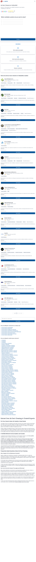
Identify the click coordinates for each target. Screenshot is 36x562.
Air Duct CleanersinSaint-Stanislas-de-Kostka (8, 333)
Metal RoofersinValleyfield (5, 392)
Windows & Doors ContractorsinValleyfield (8, 414)
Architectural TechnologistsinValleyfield (8, 345)
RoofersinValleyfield (4, 401)
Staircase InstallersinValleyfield (6, 409)
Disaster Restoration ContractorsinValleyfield (8, 360)
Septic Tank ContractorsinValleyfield (7, 405)
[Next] (23, 313)
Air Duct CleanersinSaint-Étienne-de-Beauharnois (9, 330)
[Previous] (13, 313)
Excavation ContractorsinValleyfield (7, 364)
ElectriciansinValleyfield (5, 363)
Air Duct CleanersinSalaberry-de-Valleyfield (8, 329)
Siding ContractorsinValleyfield (6, 406)
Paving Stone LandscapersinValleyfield (7, 393)
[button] (35, 1)
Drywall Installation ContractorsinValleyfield (8, 362)
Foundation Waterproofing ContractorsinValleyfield (9, 371)
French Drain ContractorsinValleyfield (7, 373)
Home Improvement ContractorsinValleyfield (8, 382)
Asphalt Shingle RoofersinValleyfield (7, 347)
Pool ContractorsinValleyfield (6, 396)
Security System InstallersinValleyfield (7, 404)
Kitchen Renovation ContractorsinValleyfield (8, 388)
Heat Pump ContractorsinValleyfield (7, 376)
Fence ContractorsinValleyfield (6, 365)
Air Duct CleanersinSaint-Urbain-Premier (8, 332)
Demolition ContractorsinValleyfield (7, 359)
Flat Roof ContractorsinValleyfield (7, 366)
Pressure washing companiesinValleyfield (8, 398)
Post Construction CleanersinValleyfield (8, 397)
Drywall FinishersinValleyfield (6, 361)
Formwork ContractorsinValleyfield (7, 368)
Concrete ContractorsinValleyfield (7, 356)
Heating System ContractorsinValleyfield (8, 377)
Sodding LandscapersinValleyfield (7, 407)
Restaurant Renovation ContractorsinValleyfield (9, 400)
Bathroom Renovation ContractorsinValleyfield (9, 351)
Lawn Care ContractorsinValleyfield (7, 390)
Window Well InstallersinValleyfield (7, 413)
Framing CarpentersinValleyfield (6, 372)
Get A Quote (18, 89)
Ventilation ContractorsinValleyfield (7, 412)
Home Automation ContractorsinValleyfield (8, 379)
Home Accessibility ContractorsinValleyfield (8, 378)
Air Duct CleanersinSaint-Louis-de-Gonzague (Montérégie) (11, 331)
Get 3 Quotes (18, 321)
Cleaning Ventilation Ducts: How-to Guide (22, 481)
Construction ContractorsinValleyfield (7, 357)
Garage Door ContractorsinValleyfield (7, 374)
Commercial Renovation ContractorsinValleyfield (9, 355)
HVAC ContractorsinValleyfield (6, 384)
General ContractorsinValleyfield (6, 375)
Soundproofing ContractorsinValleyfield (8, 408)
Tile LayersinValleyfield (5, 410)
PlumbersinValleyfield (5, 395)
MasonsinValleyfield (4, 391)
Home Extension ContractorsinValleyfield (8, 380)
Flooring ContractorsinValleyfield (6, 367)
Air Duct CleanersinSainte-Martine (7, 327)
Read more (2, 101)
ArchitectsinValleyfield (5, 344)
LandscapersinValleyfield (5, 389)
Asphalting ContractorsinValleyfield (7, 348)
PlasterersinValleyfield (5, 394)
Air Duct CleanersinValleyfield (6, 343)
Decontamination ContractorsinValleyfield (8, 358)
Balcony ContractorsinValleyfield (6, 349)
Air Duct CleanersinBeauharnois (6, 328)
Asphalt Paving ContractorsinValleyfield (8, 346)
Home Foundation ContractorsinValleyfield (8, 381)
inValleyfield (3, 340)
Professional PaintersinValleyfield (7, 399)
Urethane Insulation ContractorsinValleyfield (8, 411)
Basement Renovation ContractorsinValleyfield (9, 350)
